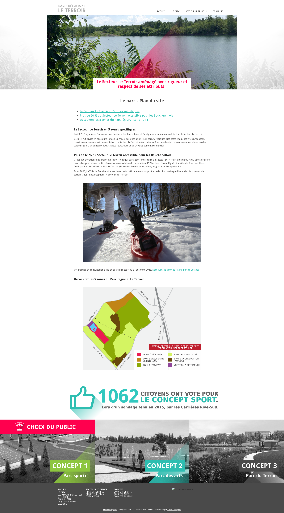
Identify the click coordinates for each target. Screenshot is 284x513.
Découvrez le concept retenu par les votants (175, 269)
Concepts (218, 11)
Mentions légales (110, 510)
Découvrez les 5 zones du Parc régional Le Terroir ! (114, 119)
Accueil (161, 11)
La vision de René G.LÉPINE (67, 502)
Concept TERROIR (123, 496)
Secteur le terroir (196, 11)
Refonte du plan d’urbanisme (95, 495)
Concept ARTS (121, 494)
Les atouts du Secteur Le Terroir (70, 496)
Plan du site (64, 499)
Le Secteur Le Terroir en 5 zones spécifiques (109, 111)
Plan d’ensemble (95, 492)
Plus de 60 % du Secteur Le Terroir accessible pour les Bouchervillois (126, 115)
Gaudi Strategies (174, 510)
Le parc (176, 11)
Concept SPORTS (123, 492)
